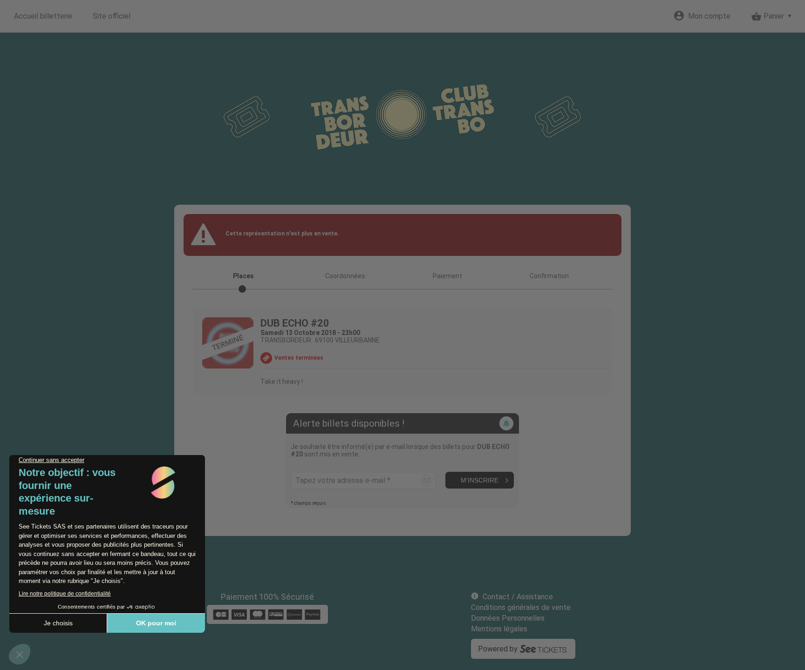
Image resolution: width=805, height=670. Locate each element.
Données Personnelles (508, 618)
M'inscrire (479, 480)
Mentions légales (499, 628)
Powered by (498, 648)
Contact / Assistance (518, 596)
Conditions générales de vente (521, 607)
